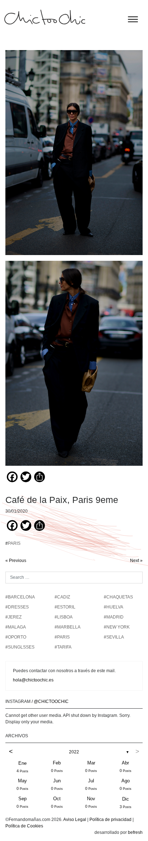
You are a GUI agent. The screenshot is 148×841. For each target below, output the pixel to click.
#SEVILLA (114, 637)
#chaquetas (118, 597)
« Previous (15, 560)
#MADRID (114, 617)
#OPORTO (15, 637)
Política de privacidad (110, 819)
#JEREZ (13, 617)
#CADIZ (62, 597)
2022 (74, 751)
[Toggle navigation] (133, 19)
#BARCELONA (20, 597)
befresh (135, 832)
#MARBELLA (67, 627)
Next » (136, 560)
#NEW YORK (117, 627)
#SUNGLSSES (19, 647)
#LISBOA (64, 617)
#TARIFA (63, 647)
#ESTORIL (65, 607)
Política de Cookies (24, 825)
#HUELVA (113, 607)
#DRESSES (17, 607)
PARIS (14, 543)
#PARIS (62, 637)
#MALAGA (15, 627)
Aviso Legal (74, 819)
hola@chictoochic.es (33, 680)
